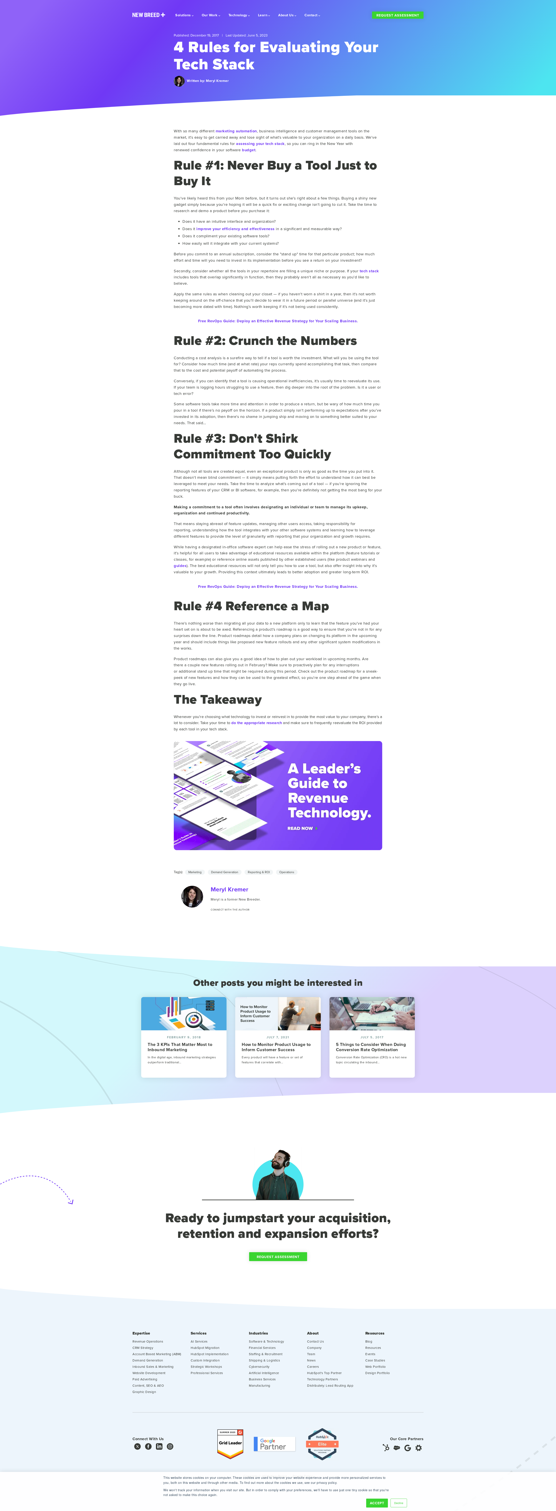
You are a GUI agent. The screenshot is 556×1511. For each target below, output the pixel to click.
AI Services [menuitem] (199, 1341)
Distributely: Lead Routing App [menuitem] (330, 1385)
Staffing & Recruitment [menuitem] (265, 1354)
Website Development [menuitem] (148, 1373)
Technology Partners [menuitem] (322, 1379)
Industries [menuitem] (258, 1333)
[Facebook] (148, 1447)
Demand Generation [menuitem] (147, 1360)
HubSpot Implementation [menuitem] (209, 1354)
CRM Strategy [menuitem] (142, 1347)
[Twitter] (137, 1447)
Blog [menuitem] (368, 1341)
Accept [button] (377, 1503)
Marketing (195, 872)
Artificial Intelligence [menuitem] (264, 1373)
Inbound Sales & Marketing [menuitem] (153, 1366)
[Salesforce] (397, 1447)
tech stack (369, 271)
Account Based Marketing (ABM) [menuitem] (156, 1354)
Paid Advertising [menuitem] (144, 1379)
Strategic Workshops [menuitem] (206, 1366)
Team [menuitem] (311, 1354)
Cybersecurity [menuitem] (259, 1366)
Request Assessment (397, 15)
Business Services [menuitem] (262, 1379)
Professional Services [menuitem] (207, 1373)
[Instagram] (170, 1447)
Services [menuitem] (199, 1333)
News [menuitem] (311, 1360)
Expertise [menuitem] (141, 1333)
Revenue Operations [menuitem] (147, 1341)
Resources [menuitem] (374, 1333)
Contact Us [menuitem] (315, 1341)
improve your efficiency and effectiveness (235, 229)
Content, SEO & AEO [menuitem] (148, 1385)
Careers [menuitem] (313, 1366)
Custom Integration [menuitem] (205, 1360)
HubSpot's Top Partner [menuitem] (324, 1373)
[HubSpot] (386, 1447)
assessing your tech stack (260, 143)
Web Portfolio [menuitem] (375, 1366)
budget (248, 150)
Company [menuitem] (314, 1347)
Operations (286, 872)
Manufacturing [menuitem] (259, 1385)
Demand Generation (224, 872)
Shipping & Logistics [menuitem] (264, 1360)
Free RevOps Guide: (278, 321)
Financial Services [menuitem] (262, 1347)
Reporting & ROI (259, 872)
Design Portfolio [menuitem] (377, 1373)
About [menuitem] (313, 1333)
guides (180, 565)
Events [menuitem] (370, 1354)
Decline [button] (398, 1503)
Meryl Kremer (217, 80)
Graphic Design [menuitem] (144, 1392)
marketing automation (236, 131)
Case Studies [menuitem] (375, 1360)
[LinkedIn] (159, 1447)
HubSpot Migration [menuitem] (205, 1347)
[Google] (407, 1447)
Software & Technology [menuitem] (266, 1341)
